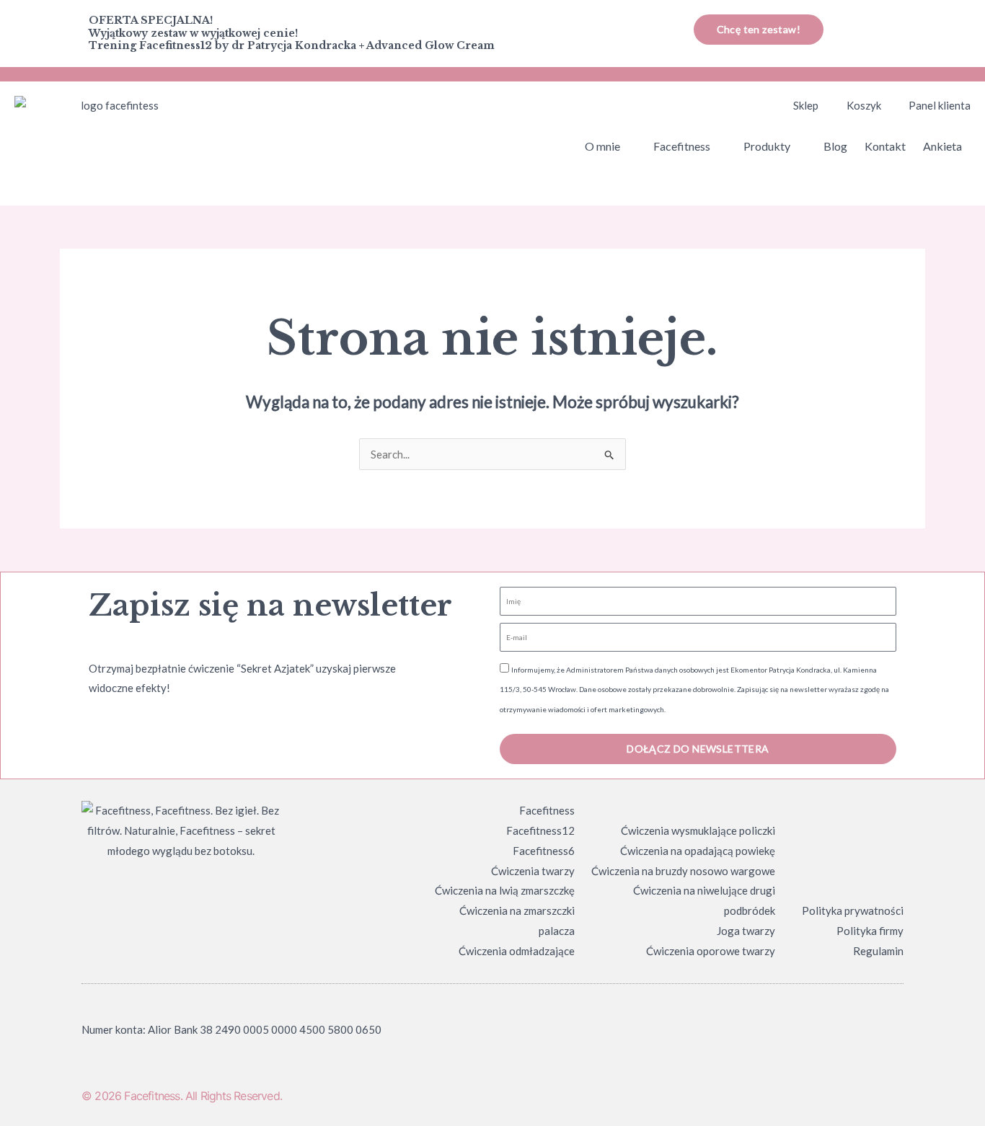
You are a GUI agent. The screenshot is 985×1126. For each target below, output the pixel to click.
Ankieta (942, 146)
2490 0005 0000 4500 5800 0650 (298, 1029)
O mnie (602, 146)
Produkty (766, 146)
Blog (835, 146)
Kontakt (885, 146)
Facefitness (681, 146)
